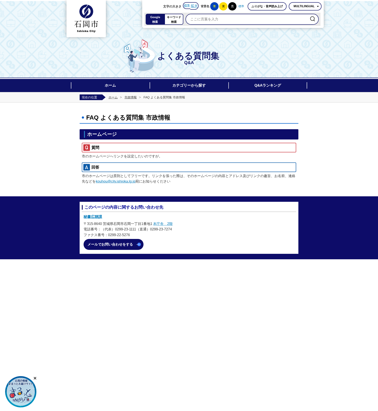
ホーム (110, 85)
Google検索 (155, 19)
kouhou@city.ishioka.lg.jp (115, 181)
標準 (187, 5)
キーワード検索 (174, 19)
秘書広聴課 (93, 217)
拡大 (194, 6)
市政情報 (130, 97)
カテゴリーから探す (189, 85)
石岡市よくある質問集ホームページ (86, 18)
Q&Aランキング (267, 85)
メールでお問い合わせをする (110, 244)
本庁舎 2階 (163, 224)
